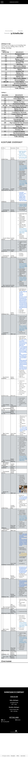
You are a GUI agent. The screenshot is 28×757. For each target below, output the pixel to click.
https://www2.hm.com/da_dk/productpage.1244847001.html (23, 183)
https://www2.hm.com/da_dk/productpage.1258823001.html (23, 458)
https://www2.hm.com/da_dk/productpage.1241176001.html (23, 518)
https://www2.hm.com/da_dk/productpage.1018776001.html (23, 230)
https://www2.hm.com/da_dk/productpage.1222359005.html (23, 624)
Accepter (13, 755)
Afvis (18, 755)
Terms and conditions (9, 30)
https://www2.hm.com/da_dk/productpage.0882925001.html (23, 168)
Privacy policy (20, 30)
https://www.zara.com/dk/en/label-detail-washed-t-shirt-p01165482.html (23, 639)
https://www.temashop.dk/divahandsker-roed (23, 279)
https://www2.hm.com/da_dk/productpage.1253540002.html (23, 328)
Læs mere (23, 755)
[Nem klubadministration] (14, 732)
